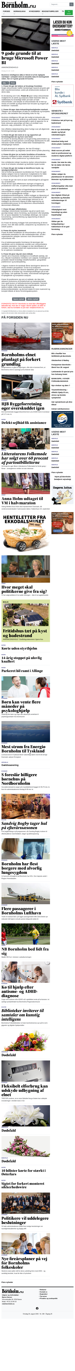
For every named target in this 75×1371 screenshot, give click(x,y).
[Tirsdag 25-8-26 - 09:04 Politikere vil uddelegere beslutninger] (25, 1203)
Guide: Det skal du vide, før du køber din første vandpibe (61, 165)
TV (63, 11)
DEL (4, 83)
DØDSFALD (54, 48)
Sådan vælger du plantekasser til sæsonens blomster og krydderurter (62, 176)
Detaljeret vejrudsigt (62, 479)
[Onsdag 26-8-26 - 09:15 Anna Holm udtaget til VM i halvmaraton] (25, 483)
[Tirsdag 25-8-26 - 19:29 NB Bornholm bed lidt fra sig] (25, 934)
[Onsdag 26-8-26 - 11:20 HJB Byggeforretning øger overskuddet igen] (25, 387)
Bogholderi (43, 1294)
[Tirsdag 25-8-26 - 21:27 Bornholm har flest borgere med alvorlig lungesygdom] (25, 849)
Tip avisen (69, 12)
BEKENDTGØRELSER (50, 11)
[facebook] (37, 1308)
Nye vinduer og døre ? (60, 385)
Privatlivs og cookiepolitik (48, 1298)
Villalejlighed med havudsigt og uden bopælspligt (59, 212)
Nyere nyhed (18, 299)
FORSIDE (6, 11)
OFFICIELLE (4, 762)
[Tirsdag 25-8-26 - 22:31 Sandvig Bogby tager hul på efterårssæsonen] (25, 806)
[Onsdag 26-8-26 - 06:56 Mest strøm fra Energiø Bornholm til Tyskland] (25, 732)
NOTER (3, 419)
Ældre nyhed (32, 299)
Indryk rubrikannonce (60, 409)
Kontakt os (43, 1292)
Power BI (25, 96)
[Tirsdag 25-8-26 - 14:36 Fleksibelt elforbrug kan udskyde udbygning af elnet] (25, 1071)
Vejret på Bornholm (62, 477)
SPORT (3, 495)
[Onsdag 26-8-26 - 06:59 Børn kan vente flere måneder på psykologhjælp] (25, 687)
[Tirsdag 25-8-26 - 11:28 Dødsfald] (25, 1116)
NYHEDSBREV (34, 11)
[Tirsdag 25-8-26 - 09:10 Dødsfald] (25, 1146)
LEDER (3, 583)
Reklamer (43, 1289)
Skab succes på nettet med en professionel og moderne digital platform (61, 153)
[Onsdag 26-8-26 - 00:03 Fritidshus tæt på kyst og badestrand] (26, 615)
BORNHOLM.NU (20, 11)
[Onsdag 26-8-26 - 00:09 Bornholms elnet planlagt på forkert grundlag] (25, 336)
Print (13, 83)
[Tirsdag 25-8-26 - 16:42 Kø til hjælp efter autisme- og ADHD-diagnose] (25, 972)
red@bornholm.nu (8, 1304)
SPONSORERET (55, 117)
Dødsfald (55, 50)
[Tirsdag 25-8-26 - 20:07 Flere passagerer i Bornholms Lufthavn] (25, 893)
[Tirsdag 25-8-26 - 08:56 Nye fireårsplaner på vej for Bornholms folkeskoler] (25, 1243)
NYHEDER (4, 351)
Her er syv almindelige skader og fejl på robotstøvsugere (60, 132)
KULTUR (3, 450)
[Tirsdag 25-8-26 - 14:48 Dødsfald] (25, 1040)
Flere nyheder (57, 82)
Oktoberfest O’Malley (60, 360)
